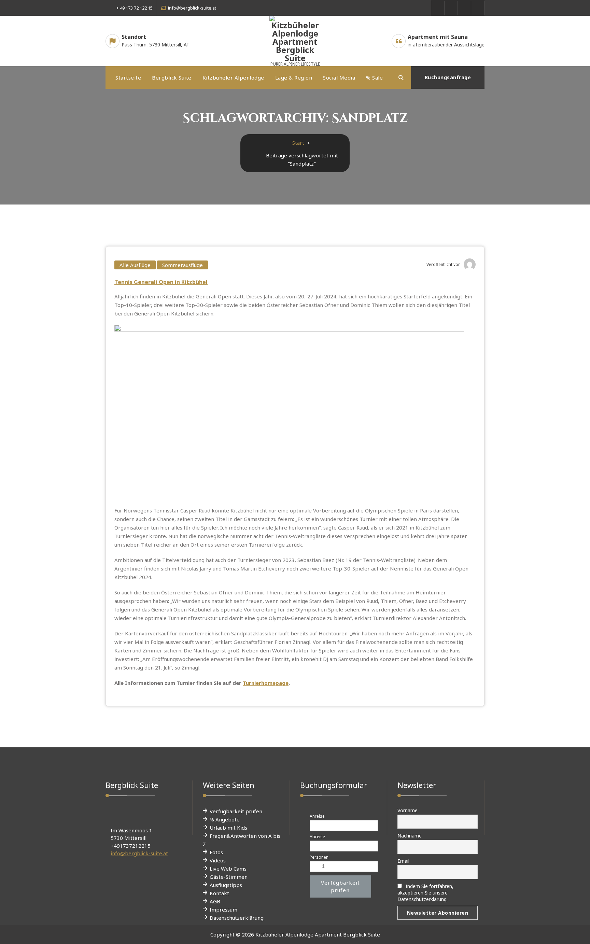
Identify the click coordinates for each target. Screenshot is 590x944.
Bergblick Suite (172, 77)
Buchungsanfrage (448, 77)
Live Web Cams (228, 868)
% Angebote (225, 819)
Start (298, 142)
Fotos (216, 852)
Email (403, 861)
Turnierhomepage (266, 682)
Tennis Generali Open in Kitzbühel (161, 282)
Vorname (407, 810)
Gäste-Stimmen (229, 876)
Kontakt (219, 893)
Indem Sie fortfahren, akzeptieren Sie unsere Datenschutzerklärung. (425, 892)
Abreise (317, 837)
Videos (218, 860)
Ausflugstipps (226, 885)
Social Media (339, 77)
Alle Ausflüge (135, 265)
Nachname (409, 835)
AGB (215, 901)
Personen (319, 857)
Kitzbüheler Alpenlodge (233, 77)
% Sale (374, 77)
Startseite (128, 77)
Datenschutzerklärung (237, 917)
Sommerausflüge (182, 265)
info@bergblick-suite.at (139, 853)
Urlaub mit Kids (228, 827)
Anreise (317, 816)
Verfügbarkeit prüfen (236, 811)
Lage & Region (293, 77)
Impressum (223, 909)
